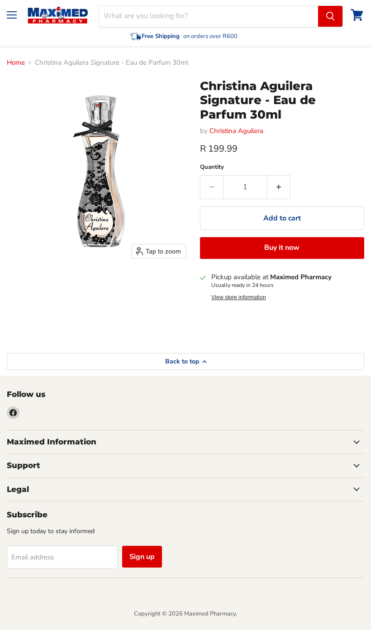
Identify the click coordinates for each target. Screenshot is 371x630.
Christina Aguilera (236, 130)
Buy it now (282, 248)
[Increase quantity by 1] (278, 187)
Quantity (212, 167)
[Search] (330, 16)
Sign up (142, 557)
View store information (238, 297)
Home (16, 63)
